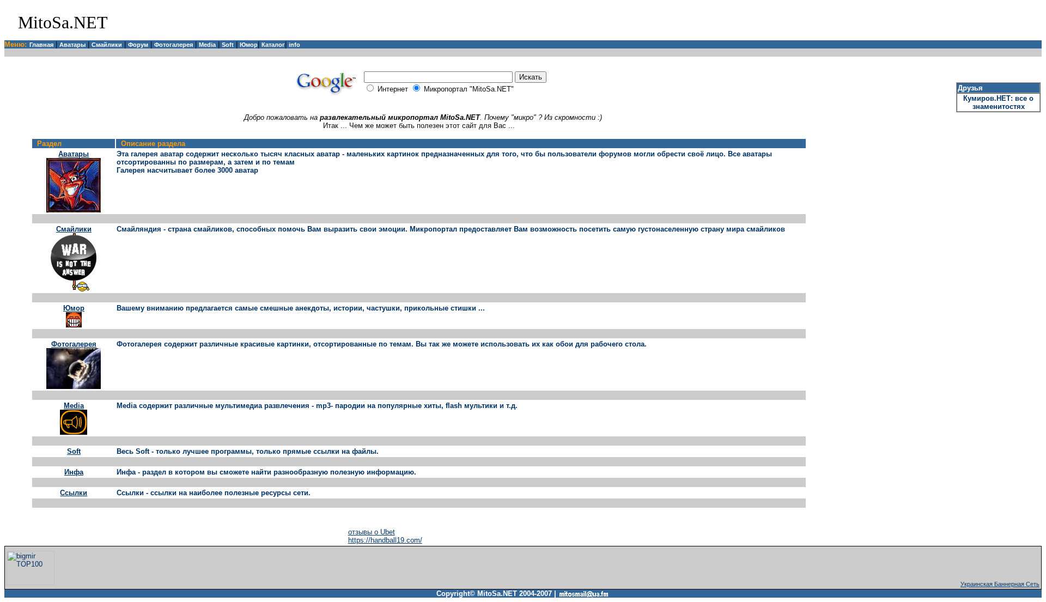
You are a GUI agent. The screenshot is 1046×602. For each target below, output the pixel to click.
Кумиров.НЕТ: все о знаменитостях (998, 102)
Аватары (72, 44)
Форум (138, 44)
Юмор (249, 44)
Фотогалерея (173, 44)
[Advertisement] (912, 22)
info (294, 44)
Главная (41, 44)
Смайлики (107, 44)
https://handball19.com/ (385, 540)
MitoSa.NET (63, 22)
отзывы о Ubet (371, 532)
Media (207, 44)
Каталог (273, 44)
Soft (228, 44)
